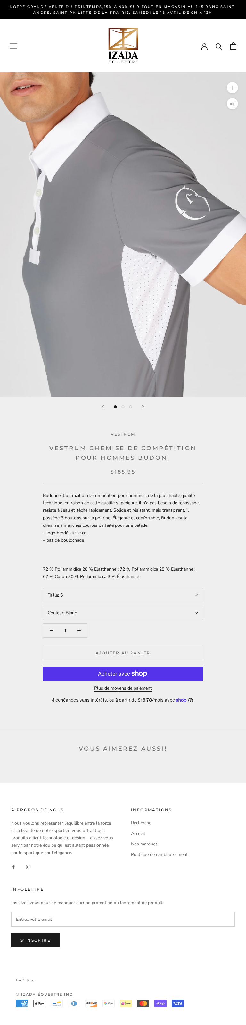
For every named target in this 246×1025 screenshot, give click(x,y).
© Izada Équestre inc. (45, 994)
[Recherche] (219, 46)
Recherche (141, 823)
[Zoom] (232, 87)
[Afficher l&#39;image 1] (115, 406)
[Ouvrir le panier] (233, 46)
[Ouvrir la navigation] (13, 46)
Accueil (138, 833)
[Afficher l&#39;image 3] (130, 406)
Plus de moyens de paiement (123, 688)
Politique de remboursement (159, 855)
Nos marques (144, 844)
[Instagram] (28, 866)
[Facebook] (13, 866)
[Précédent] (103, 406)
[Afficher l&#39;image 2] (123, 406)
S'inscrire (35, 940)
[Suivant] (143, 406)
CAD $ (22, 980)
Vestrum (123, 434)
